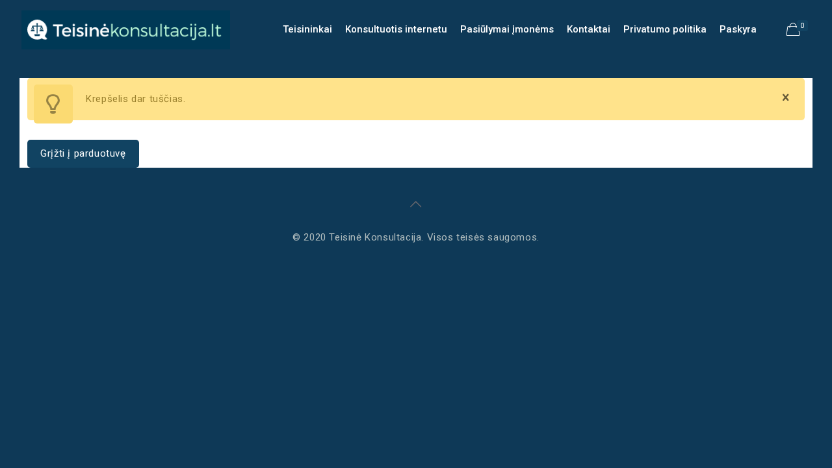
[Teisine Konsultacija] (125, 29)
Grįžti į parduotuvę (82, 153)
